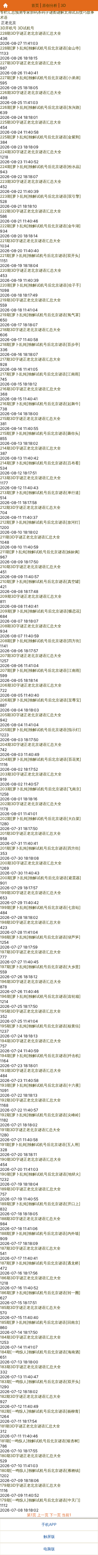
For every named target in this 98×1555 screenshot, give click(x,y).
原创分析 (49, 5)
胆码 (34, 12)
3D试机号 (26, 28)
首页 (35, 5)
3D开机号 (8, 28)
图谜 (56, 12)
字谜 (49, 12)
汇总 (11, 12)
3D (63, 5)
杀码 (41, 12)
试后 (75, 12)
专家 (26, 12)
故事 (90, 12)
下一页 (55, 1515)
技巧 (83, 12)
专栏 (4, 12)
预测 (19, 12)
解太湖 (66, 12)
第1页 (31, 1515)
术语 (4, 17)
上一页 (42, 1515)
